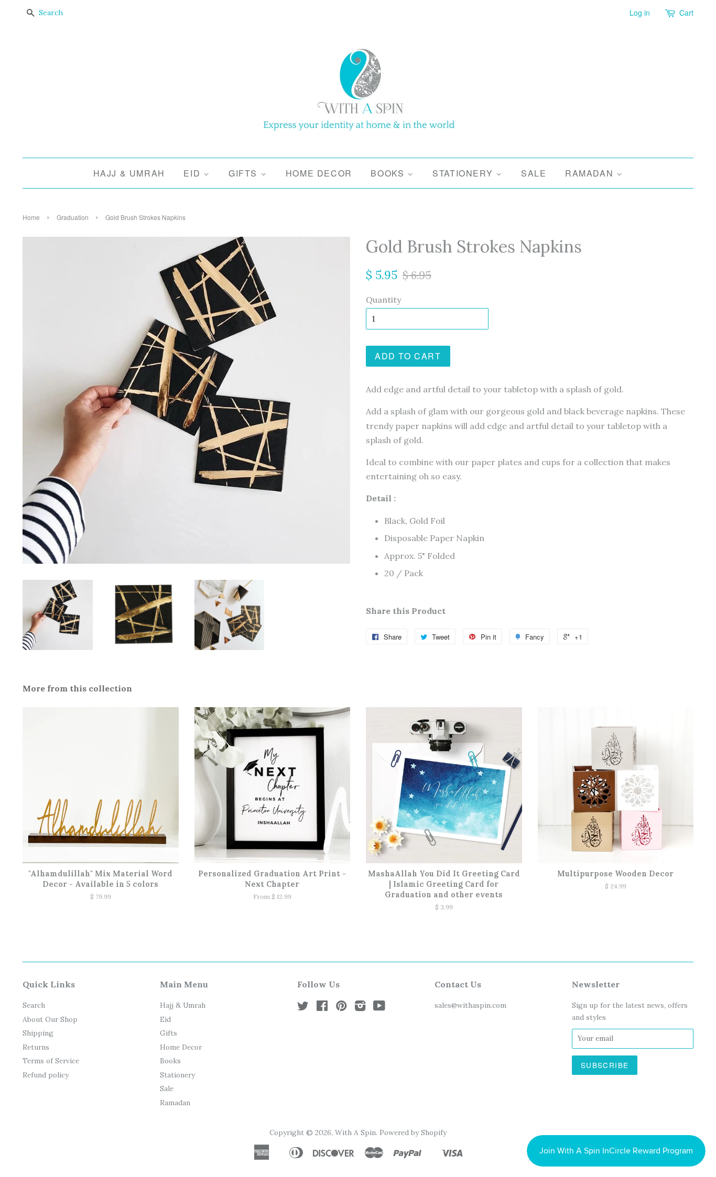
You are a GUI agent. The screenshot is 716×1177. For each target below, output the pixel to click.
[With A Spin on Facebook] (322, 1008)
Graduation (73, 217)
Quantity (383, 299)
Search (34, 1005)
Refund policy (46, 1075)
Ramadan (590, 173)
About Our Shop (50, 1019)
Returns (36, 1047)
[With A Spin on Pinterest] (341, 1008)
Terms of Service (51, 1060)
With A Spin (355, 1132)
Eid (193, 173)
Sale (533, 173)
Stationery (464, 173)
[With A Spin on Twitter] (303, 1008)
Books (389, 173)
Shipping (38, 1033)
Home (31, 217)
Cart (686, 12)
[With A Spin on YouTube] (379, 1008)
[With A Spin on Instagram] (360, 1008)
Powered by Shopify (413, 1132)
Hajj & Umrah (129, 173)
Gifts (245, 173)
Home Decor (319, 173)
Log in (640, 12)
